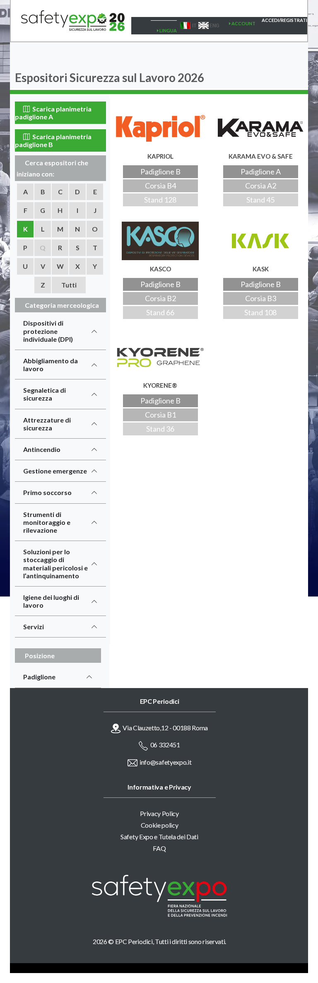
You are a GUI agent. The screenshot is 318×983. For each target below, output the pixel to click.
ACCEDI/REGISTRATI (284, 20)
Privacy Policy (159, 813)
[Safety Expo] (159, 896)
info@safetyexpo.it (165, 762)
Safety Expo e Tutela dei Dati (159, 837)
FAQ (159, 848)
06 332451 (165, 745)
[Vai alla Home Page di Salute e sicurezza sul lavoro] (68, 21)
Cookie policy (159, 825)
